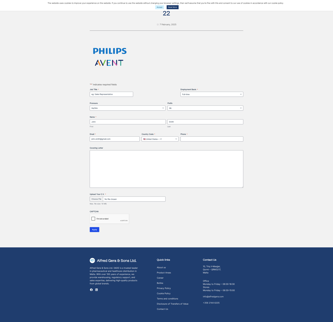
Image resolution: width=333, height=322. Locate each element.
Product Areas (164, 272)
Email (93, 134)
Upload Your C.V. (98, 194)
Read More (172, 7)
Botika (160, 283)
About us (161, 267)
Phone (184, 134)
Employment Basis (189, 89)
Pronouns (94, 103)
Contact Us (162, 309)
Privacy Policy (164, 288)
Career (160, 278)
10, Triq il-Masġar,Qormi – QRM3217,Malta (212, 269)
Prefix (170, 103)
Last (169, 126)
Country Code (148, 134)
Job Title (94, 89)
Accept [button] (159, 7)
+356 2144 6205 (211, 302)
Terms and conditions (167, 298)
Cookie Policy (164, 293)
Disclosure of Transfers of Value (172, 304)
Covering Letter (96, 148)
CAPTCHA (94, 211)
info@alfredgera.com (213, 296)
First (91, 126)
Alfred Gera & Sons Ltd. (116, 260)
